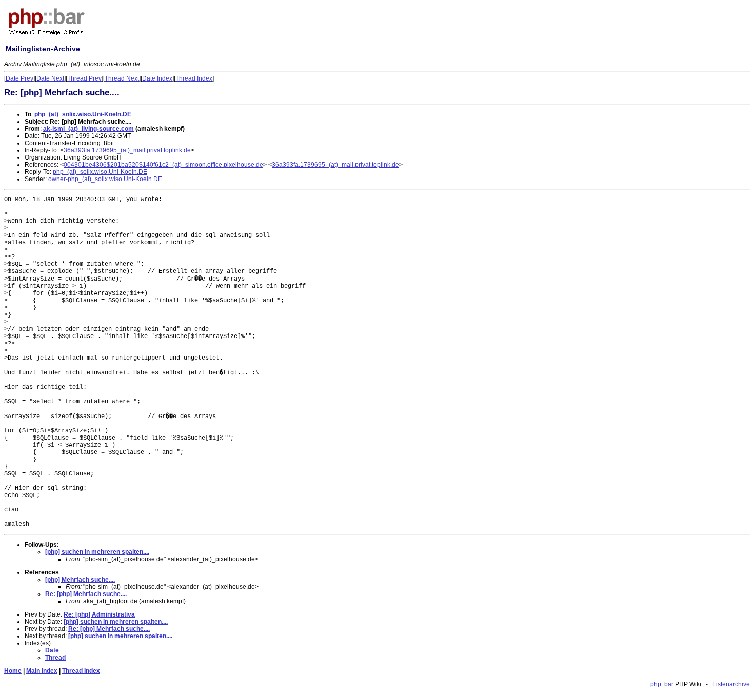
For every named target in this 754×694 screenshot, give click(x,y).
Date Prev (19, 78)
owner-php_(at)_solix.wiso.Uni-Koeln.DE (105, 179)
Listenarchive (731, 684)
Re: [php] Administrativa (99, 614)
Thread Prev (84, 78)
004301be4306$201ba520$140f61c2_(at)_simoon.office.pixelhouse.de (163, 164)
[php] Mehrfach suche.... (80, 579)
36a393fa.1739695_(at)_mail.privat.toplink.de (127, 150)
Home (13, 671)
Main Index (41, 671)
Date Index (157, 78)
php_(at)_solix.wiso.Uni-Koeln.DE (82, 114)
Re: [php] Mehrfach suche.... (86, 594)
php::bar (661, 684)
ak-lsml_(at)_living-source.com (88, 128)
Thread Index (193, 78)
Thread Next (122, 78)
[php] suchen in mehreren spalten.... (97, 552)
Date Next (50, 78)
